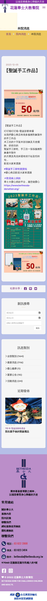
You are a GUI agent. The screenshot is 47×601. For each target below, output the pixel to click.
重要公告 (14, 374)
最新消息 (15, 362)
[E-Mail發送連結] (35, 288)
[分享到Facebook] (25, 288)
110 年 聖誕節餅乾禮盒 (15, 428)
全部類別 (15, 356)
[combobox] (21, 313)
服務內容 (6, 513)
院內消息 (21, 34)
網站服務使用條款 (11, 526)
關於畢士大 (7, 509)
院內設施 (6, 518)
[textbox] (23, 323)
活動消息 (15, 381)
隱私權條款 (7, 530)
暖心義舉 (13, 368)
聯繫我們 (6, 522)
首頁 (8, 34)
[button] (39, 313)
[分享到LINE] (30, 288)
